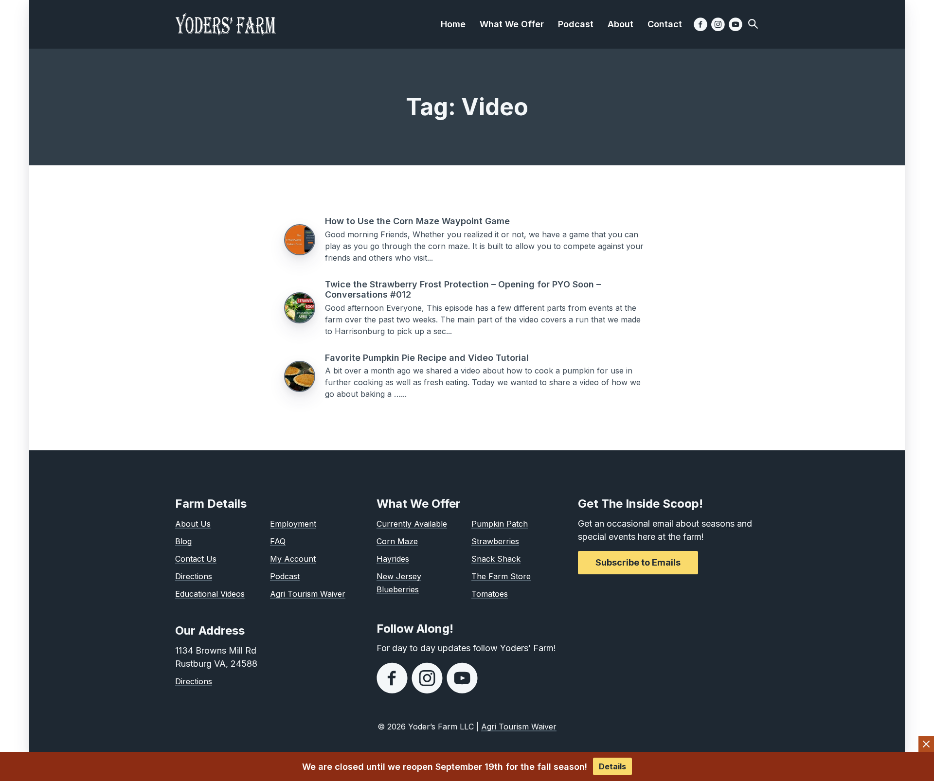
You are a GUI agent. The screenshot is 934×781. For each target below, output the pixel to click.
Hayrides (393, 559)
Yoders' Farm (225, 24)
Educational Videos (210, 594)
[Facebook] (700, 24)
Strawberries (495, 541)
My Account (293, 559)
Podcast (285, 576)
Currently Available (412, 524)
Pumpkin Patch (499, 524)
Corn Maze (397, 541)
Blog (183, 541)
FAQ (278, 541)
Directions (193, 576)
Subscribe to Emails (638, 562)
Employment (293, 524)
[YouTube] (735, 24)
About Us (193, 524)
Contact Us (195, 559)
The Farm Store (501, 576)
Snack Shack (496, 559)
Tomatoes (489, 594)
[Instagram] (718, 24)
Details (612, 766)
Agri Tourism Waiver (307, 594)
